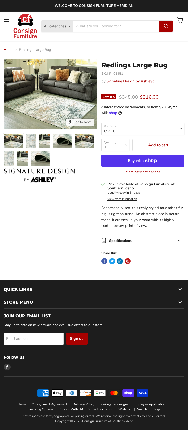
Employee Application (149, 404)
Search (142, 409)
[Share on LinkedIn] (120, 261)
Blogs (156, 409)
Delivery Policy (83, 404)
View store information (122, 199)
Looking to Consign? (114, 404)
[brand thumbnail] (39, 175)
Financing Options (40, 409)
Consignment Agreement (49, 404)
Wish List (125, 409)
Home (8, 50)
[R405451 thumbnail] (13, 141)
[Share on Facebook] (104, 261)
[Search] (166, 26)
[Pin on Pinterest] (128, 261)
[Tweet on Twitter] (112, 261)
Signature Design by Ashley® (130, 81)
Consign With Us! (71, 409)
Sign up (77, 338)
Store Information (100, 409)
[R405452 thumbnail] (84, 141)
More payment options (143, 172)
